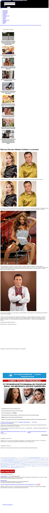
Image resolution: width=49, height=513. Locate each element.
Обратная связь (3, 480)
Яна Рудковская (22, 467)
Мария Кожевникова (44, 463)
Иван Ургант (3, 462)
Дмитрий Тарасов (27, 461)
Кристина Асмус (36, 462)
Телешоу (4, 21)
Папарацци (5, 12)
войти (9, 7)
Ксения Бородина (44, 462)
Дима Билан (20, 461)
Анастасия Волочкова (35, 457)
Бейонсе (21, 422)
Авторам (2, 484)
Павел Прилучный (12, 466)
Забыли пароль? (3, 7)
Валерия (12, 459)
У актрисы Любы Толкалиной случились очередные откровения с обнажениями (8, 128)
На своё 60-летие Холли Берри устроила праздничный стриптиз (8, 80)
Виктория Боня (24, 459)
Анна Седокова (34, 458)
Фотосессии (5, 11)
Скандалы (5, 13)
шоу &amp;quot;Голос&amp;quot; (7, 423)
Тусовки (4, 16)
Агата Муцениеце (4, 457)
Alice (36, 422)
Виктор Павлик (26, 422)
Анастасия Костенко (44, 457)
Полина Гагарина (20, 466)
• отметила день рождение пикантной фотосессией (12, 417)
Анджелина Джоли (14, 458)
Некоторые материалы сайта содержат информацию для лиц (26, 484)
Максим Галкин (36, 463)
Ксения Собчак (3, 463)
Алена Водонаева (11, 457)
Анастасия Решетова (5, 458)
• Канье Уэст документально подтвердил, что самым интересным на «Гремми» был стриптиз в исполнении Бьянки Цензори (23, 419)
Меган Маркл (3, 464)
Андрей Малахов (21, 458)
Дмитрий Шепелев (35, 461)
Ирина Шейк (16, 462)
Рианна (33, 466)
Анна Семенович (41, 458)
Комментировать (45, 435)
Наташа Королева (26, 464)
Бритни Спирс (7, 459)
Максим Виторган (29, 463)
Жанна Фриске (45, 461)
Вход (4, 23)
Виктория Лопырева (40, 459)
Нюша (39, 464)
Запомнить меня (8, 5)
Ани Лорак (28, 458)
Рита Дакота (38, 466)
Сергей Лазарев (3, 467)
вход (1, 1)
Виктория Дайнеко (32, 459)
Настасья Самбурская (10, 464)
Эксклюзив (5, 10)
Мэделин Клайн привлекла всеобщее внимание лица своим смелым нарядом (8, 105)
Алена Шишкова (19, 457)
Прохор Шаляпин (28, 466)
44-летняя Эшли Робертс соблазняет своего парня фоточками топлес (8, 116)
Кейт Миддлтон (22, 462)
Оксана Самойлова (45, 464)
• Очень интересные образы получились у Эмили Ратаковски (12, 410)
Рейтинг (4, 22)
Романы (4, 14)
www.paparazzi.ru (3, 476)
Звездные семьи (6, 15)
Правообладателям (8, 484)
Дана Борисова (3, 461)
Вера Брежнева (17, 459)
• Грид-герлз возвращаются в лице (9, 412)
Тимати (8, 467)
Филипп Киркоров (14, 467)
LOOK (4, 18)
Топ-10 (4, 17)
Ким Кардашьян (29, 462)
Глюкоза (47, 459)
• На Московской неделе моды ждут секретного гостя (10, 408)
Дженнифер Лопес (10, 461)
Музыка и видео (6, 20)
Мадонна (23, 463)
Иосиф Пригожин (10, 462)
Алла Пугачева (26, 457)
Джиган (16, 461)
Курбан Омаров (11, 463)
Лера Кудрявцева (17, 463)
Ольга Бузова (3, 466)
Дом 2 (40, 461)
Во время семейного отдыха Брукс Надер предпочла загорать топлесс (8, 56)
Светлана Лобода (45, 466)
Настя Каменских (19, 464)
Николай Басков (34, 464)
